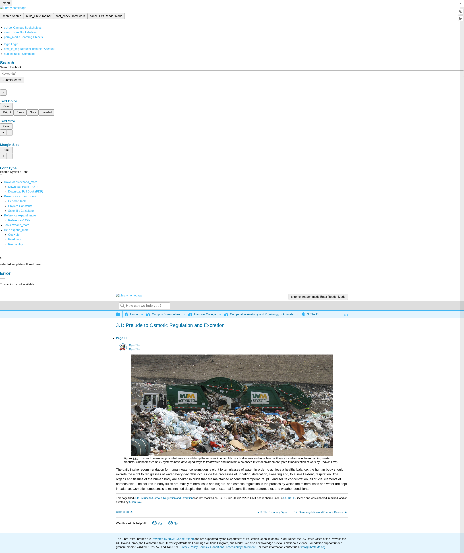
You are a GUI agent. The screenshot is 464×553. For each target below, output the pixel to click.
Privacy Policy (188, 547)
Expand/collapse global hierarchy (120, 314)
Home (134, 314)
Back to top (122, 511)
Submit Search (12, 79)
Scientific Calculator (21, 210)
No (176, 523)
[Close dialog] (2, 278)
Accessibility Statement (240, 547)
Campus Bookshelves (166, 314)
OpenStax (134, 345)
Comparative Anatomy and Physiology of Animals (261, 314)
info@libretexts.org (312, 547)
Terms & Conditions (211, 547)
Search (122, 306)
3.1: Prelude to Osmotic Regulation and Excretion (163, 497)
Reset (6, 106)
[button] (14, 239)
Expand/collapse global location (346, 313)
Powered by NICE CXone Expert (173, 538)
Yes (160, 523)
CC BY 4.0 (289, 497)
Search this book (11, 67)
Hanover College (205, 314)
